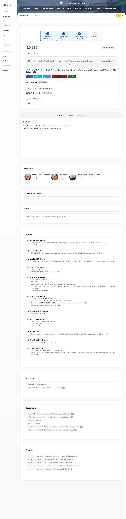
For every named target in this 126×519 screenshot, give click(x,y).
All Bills (69, 8)
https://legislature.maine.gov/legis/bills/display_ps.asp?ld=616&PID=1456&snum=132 (54, 466)
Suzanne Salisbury (95, 175)
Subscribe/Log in (110, 8)
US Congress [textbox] (23, 15)
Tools (36, 8)
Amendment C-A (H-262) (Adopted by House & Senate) (46, 388)
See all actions (43, 82)
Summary (61, 115)
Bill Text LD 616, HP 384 (35, 99)
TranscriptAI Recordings (6, 45)
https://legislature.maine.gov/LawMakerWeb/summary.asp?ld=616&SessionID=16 (53, 456)
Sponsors (6, 30)
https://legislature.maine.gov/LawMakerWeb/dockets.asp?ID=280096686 (50, 469)
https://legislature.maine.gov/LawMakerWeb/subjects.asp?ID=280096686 (50, 462)
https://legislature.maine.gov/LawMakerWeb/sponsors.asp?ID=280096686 (51, 459)
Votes (4, 40)
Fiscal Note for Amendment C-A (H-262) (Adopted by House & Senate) (51, 414)
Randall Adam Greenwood (41, 175)
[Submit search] (118, 15)
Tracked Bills (60, 8)
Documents (6, 66)
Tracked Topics (47, 8)
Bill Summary (7, 16)
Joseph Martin (82, 175)
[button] (122, 15)
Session (98, 8)
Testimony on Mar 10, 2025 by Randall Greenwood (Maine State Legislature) (52, 430)
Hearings (78, 8)
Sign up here (71, 64)
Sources (5, 70)
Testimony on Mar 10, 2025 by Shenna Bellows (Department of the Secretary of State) (55, 427)
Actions (5, 56)
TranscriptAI (88, 8)
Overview (5, 11)
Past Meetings (7, 51)
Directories (26, 8)
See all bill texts (47, 92)
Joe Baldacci (63, 175)
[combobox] (25, 15)
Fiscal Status (34, 420)
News (4, 35)
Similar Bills (6, 25)
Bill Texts (5, 61)
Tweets (5, 21)
